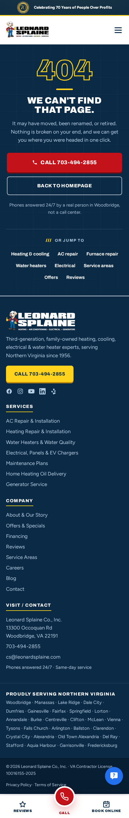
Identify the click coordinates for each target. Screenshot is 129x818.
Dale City (92, 702)
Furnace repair (102, 254)
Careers (15, 568)
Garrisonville (72, 745)
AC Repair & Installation (33, 421)
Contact (15, 589)
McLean (96, 719)
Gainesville (38, 711)
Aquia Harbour (41, 745)
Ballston (81, 728)
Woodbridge (18, 702)
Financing (17, 536)
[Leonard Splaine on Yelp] (53, 391)
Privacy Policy (19, 784)
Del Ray (110, 736)
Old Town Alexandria (78, 736)
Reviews (75, 277)
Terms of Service (50, 784)
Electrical (65, 265)
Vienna (114, 719)
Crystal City (18, 736)
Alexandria (44, 736)
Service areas (98, 265)
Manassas (44, 702)
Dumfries (15, 711)
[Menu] (118, 30)
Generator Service (26, 484)
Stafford (14, 745)
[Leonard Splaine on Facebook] (9, 391)
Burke (36, 719)
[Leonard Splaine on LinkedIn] (42, 391)
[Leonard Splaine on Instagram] (20, 391)
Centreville (56, 719)
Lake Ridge (69, 702)
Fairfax (59, 711)
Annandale (16, 719)
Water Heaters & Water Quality (40, 442)
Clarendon (103, 728)
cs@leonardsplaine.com (33, 657)
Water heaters (31, 265)
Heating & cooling (30, 254)
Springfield (80, 711)
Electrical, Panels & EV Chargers (42, 453)
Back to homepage (64, 185)
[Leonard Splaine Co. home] (28, 30)
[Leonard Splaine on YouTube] (31, 391)
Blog (11, 578)
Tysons (13, 728)
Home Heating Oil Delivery (36, 474)
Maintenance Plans (27, 463)
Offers (51, 277)
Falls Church (36, 728)
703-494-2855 (23, 646)
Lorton (101, 711)
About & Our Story (27, 515)
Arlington (61, 728)
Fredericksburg (102, 745)
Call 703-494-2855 (68, 162)
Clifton (77, 719)
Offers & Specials (25, 526)
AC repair (68, 254)
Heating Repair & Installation (38, 431)
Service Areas (21, 557)
